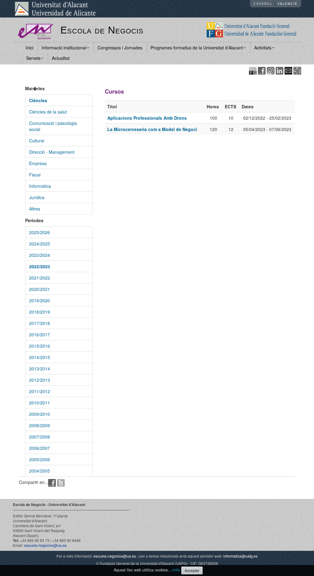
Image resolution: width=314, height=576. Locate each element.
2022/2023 (39, 266)
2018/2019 (39, 312)
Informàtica (40, 186)
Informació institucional (64, 47)
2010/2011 (39, 403)
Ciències (38, 100)
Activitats (262, 47)
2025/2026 (39, 232)
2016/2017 (39, 334)
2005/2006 (39, 459)
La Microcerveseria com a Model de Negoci (152, 129)
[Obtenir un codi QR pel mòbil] (297, 70)
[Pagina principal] (35, 31)
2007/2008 (39, 437)
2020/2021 (39, 289)
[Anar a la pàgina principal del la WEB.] (252, 29)
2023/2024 (39, 255)
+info (175, 570)
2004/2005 (39, 471)
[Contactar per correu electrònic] (288, 70)
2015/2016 (39, 346)
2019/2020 (39, 300)
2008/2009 (39, 425)
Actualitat (61, 58)
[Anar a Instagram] (270, 70)
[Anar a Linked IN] (279, 70)
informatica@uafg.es (240, 556)
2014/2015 (39, 357)
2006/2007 (39, 448)
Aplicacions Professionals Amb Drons (147, 118)
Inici (29, 47)
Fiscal (34, 175)
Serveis (33, 58)
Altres (34, 209)
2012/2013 (39, 380)
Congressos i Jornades (120, 47)
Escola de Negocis (102, 30)
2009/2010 (39, 414)
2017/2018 (39, 323)
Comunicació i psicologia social (53, 126)
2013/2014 (39, 368)
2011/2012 (39, 391)
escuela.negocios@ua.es (45, 545)
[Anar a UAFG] (253, 70)
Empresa (38, 163)
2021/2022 (39, 278)
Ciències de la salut (48, 112)
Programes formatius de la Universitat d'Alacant (197, 47)
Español (263, 4)
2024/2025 (39, 244)
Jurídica (36, 197)
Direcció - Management (52, 152)
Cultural (36, 140)
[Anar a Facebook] (262, 70)
